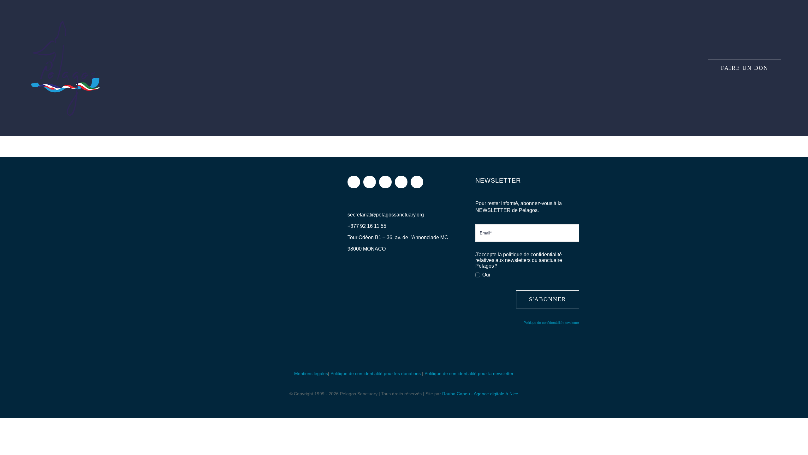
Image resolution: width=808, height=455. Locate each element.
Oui (486, 274)
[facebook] (354, 182)
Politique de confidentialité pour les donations (375, 373)
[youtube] (401, 182)
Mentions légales (311, 373)
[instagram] (369, 182)
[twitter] (385, 182)
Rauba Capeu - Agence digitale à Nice (480, 393)
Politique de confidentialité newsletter (551, 323)
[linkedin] (417, 182)
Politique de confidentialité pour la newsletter (469, 373)
